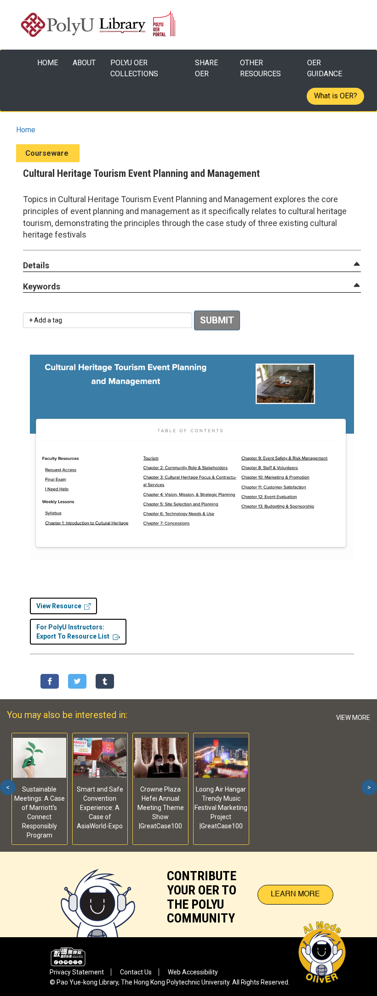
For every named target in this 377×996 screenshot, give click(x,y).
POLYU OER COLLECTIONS (134, 68)
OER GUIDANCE (324, 68)
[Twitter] (77, 681)
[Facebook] (49, 681)
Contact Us (136, 972)
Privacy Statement (77, 972)
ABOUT (84, 62)
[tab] (192, 266)
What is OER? (335, 95)
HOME (47, 62)
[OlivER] (98, 895)
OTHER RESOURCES (260, 68)
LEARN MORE (295, 894)
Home (25, 129)
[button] (36, 265)
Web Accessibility (193, 972)
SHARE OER (206, 68)
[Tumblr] (105, 681)
